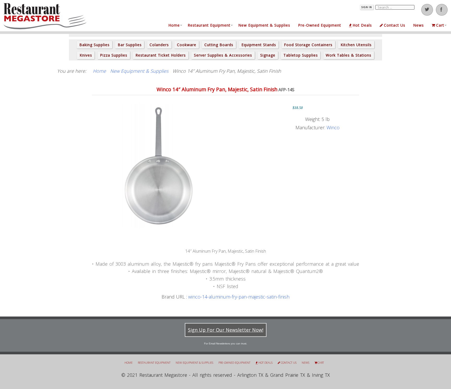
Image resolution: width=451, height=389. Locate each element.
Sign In (366, 7)
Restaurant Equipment (209, 25)
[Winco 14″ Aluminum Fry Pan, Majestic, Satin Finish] (159, 165)
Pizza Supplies (113, 55)
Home (174, 25)
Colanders (159, 44)
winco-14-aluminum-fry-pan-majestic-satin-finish (238, 297)
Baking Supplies (94, 44)
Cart (440, 25)
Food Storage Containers (308, 44)
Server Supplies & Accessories (223, 55)
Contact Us (394, 25)
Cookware (186, 44)
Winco (333, 127)
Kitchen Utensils (356, 44)
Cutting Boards (218, 44)
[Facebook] (442, 10)
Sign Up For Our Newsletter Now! (225, 330)
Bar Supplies (130, 44)
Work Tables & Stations (348, 55)
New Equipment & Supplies (264, 25)
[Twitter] (427, 10)
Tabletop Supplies (300, 55)
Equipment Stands (258, 44)
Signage (267, 55)
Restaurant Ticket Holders (160, 55)
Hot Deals (362, 25)
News (418, 25)
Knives (86, 55)
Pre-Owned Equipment (319, 25)
